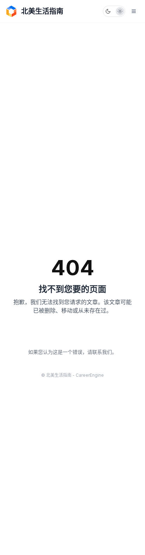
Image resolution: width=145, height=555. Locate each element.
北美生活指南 (42, 11)
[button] (114, 11)
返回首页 (72, 334)
